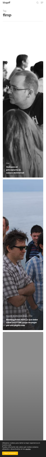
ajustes (28, 449)
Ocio (7, 163)
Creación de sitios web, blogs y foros (19, 316)
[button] (42, 2)
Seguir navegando (10, 453)
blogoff (6, 2)
